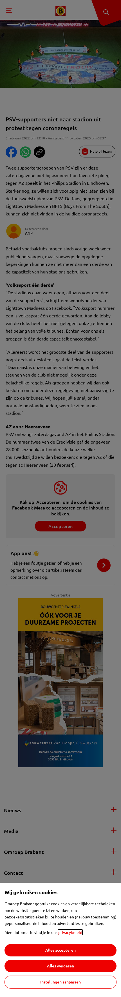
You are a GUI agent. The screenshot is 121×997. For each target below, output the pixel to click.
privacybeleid (70, 932)
